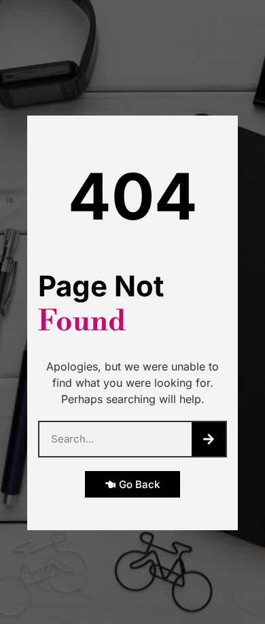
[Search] (209, 439)
